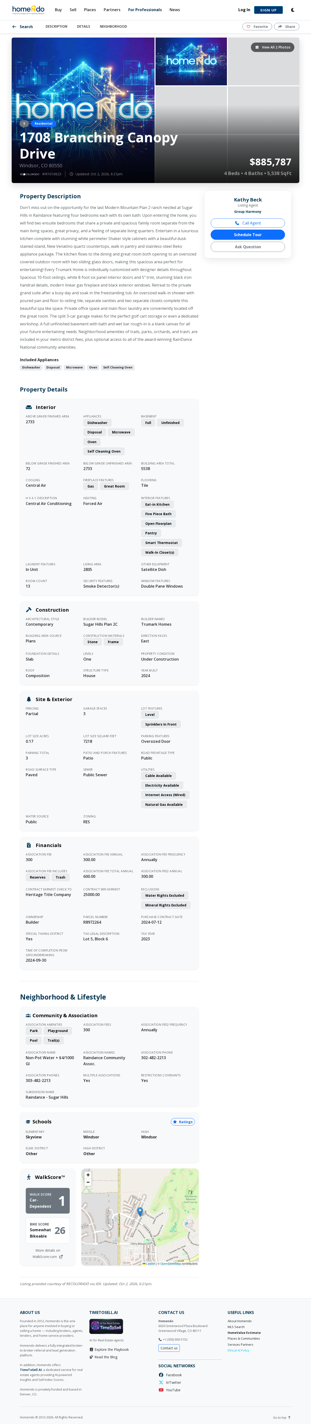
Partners (112, 9)
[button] (140, 1212)
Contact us (169, 1348)
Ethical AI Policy (238, 1350)
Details (83, 26)
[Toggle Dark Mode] (293, 10)
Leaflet (150, 1263)
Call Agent (251, 223)
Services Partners (240, 1345)
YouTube (172, 1390)
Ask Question (248, 246)
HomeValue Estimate (244, 1333)
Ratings (185, 1122)
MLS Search (236, 1327)
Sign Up (268, 10)
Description (56, 26)
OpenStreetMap (170, 1263)
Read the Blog (106, 1357)
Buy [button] (58, 9)
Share (289, 26)
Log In (244, 9)
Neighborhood (113, 26)
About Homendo (240, 1321)
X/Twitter (172, 1382)
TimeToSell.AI (31, 1370)
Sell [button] (73, 9)
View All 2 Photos (275, 47)
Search (26, 26)
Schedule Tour (248, 234)
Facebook (173, 1375)
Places (90, 9)
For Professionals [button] (145, 9)
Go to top (280, 1418)
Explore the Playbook (111, 1349)
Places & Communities (244, 1338)
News (175, 9)
